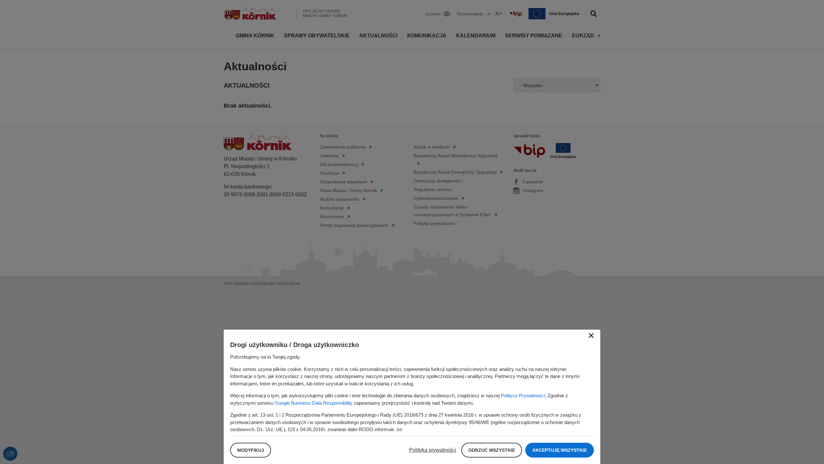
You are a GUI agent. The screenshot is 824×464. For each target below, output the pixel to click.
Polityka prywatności (432, 450)
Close (591, 335)
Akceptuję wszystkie (559, 450)
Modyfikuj (250, 450)
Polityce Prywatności (523, 395)
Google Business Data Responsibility (313, 403)
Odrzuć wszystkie (491, 450)
